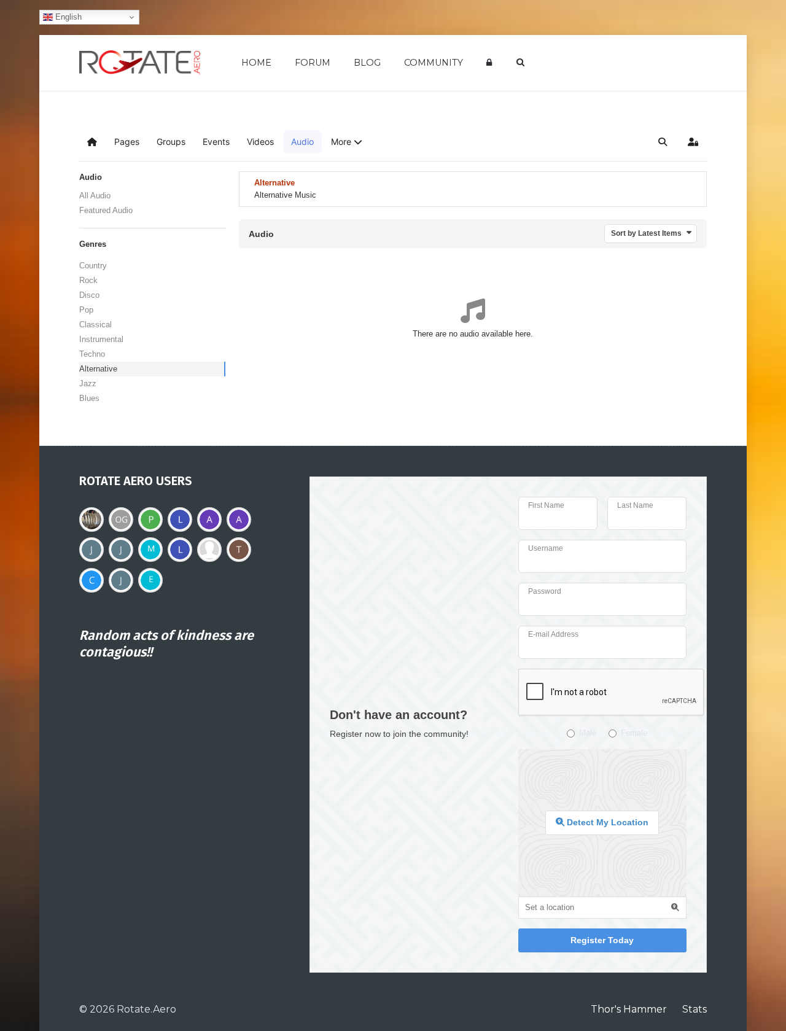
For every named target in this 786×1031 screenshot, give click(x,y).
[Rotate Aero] (139, 63)
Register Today (602, 940)
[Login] (491, 62)
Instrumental (101, 339)
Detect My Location (606, 822)
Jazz (87, 383)
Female (634, 732)
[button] (346, 142)
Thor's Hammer (629, 1009)
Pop (86, 309)
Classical (95, 324)
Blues (89, 398)
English (67, 16)
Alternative (98, 368)
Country (93, 265)
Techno (92, 354)
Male (587, 732)
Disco (89, 295)
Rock (88, 280)
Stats (694, 1009)
